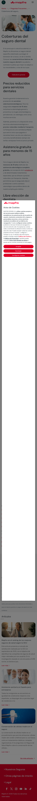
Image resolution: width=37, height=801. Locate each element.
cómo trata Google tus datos (18, 240)
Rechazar (18, 251)
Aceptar (18, 246)
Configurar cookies (18, 255)
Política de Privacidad (12, 238)
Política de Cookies (25, 236)
